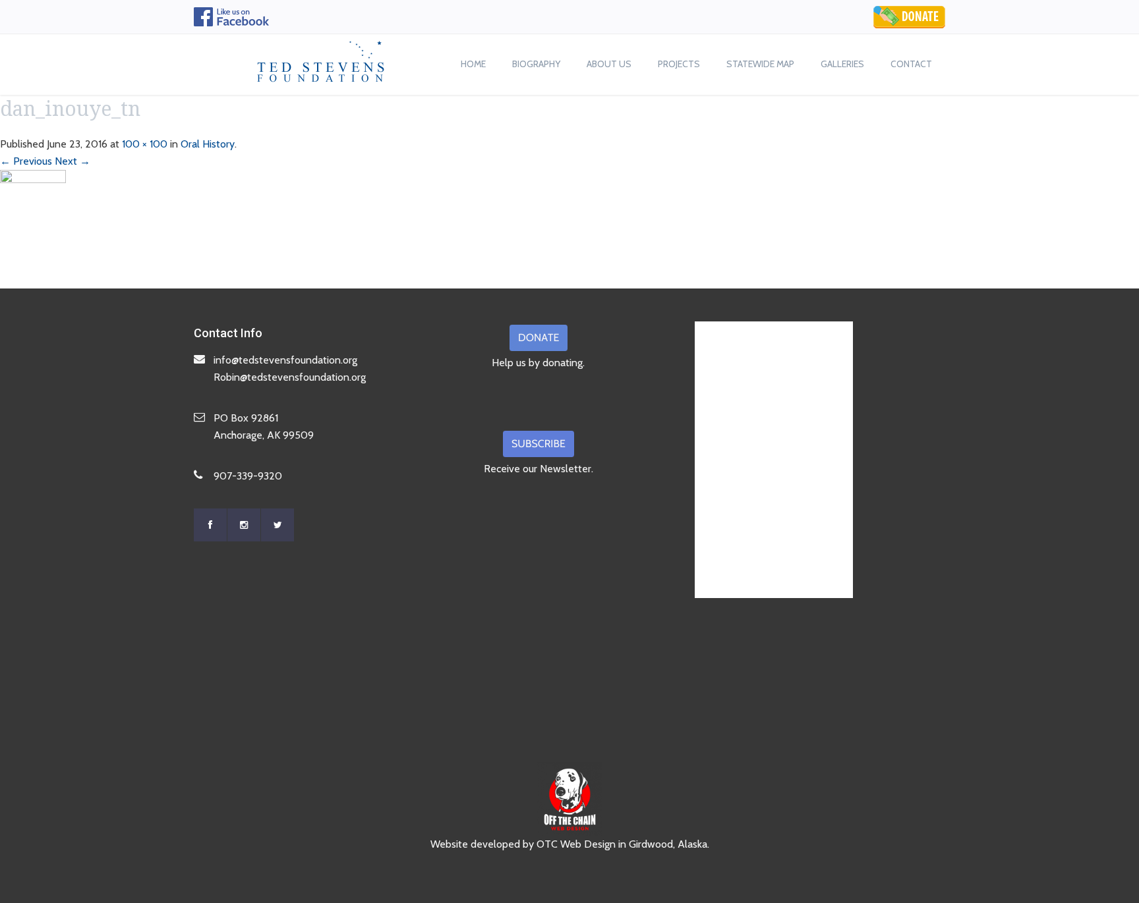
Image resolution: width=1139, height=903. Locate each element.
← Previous (26, 161)
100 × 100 (144, 144)
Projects (679, 64)
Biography (536, 64)
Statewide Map (760, 64)
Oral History (208, 144)
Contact (911, 64)
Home (473, 64)
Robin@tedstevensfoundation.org (290, 377)
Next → (72, 161)
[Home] (321, 58)
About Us (609, 64)
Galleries (842, 64)
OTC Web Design (576, 844)
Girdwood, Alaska (668, 844)
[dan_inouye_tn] (33, 202)
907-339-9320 (248, 476)
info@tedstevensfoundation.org (285, 360)
